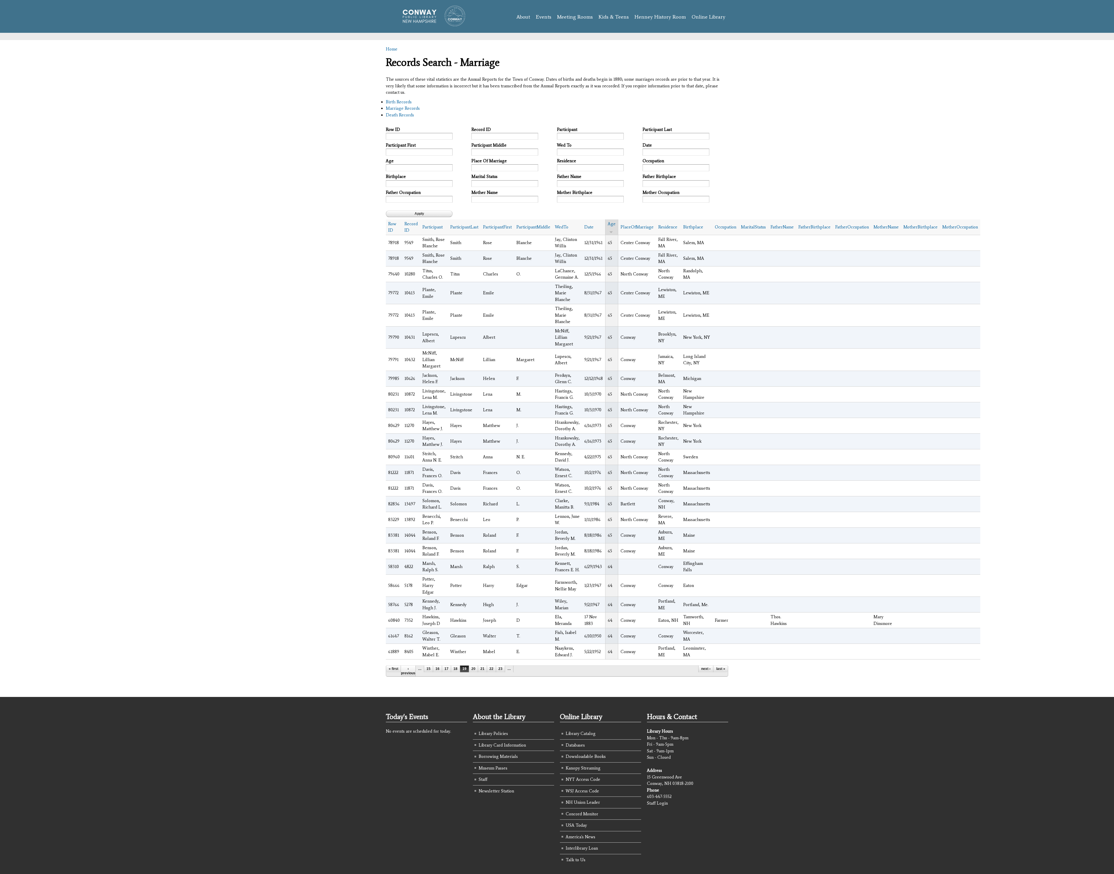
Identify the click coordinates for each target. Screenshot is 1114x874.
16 (437, 669)
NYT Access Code (583, 779)
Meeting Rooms (575, 16)
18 (455, 669)
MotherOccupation (960, 227)
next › (705, 669)
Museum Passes (493, 768)
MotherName (886, 227)
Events (543, 16)
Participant (567, 129)
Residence (566, 160)
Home (391, 49)
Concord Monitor (582, 814)
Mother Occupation (661, 192)
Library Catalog (581, 733)
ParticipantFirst (497, 227)
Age (390, 160)
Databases (575, 745)
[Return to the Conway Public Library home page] (431, 23)
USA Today (576, 825)
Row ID (393, 129)
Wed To (564, 145)
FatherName (782, 227)
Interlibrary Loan (582, 848)
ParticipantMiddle (533, 227)
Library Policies (493, 733)
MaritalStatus (753, 227)
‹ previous (408, 671)
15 (428, 669)
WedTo (561, 227)
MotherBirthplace (920, 227)
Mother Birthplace (574, 192)
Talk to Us (575, 859)
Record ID (481, 129)
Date (647, 145)
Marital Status (484, 176)
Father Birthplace (659, 176)
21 (482, 669)
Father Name (569, 176)
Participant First (401, 145)
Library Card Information (502, 745)
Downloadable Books (586, 756)
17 (446, 669)
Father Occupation (403, 192)
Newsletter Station (496, 791)
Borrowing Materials (498, 756)
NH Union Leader (583, 802)
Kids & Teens (613, 16)
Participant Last (657, 129)
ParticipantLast (464, 227)
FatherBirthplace (814, 227)
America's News (580, 836)
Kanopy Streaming (583, 768)
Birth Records (399, 101)
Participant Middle (489, 145)
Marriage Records (403, 108)
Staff (483, 779)
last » (720, 669)
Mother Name (484, 192)
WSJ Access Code (582, 791)
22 (491, 669)
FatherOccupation (852, 227)
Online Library (708, 16)
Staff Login (657, 803)
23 (500, 669)
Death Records (400, 115)
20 (473, 669)
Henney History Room (660, 16)
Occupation (653, 160)
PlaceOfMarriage (637, 227)
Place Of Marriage (489, 160)
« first (393, 669)
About (523, 16)
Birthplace (396, 176)
